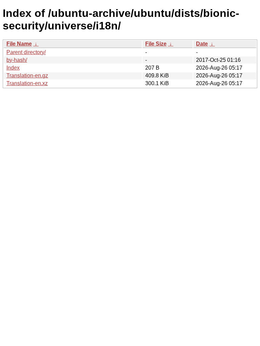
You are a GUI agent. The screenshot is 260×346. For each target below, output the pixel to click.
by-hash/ (16, 60)
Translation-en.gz (27, 75)
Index (13, 68)
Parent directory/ (26, 52)
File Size (156, 44)
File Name (19, 44)
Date (202, 44)
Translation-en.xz (27, 83)
